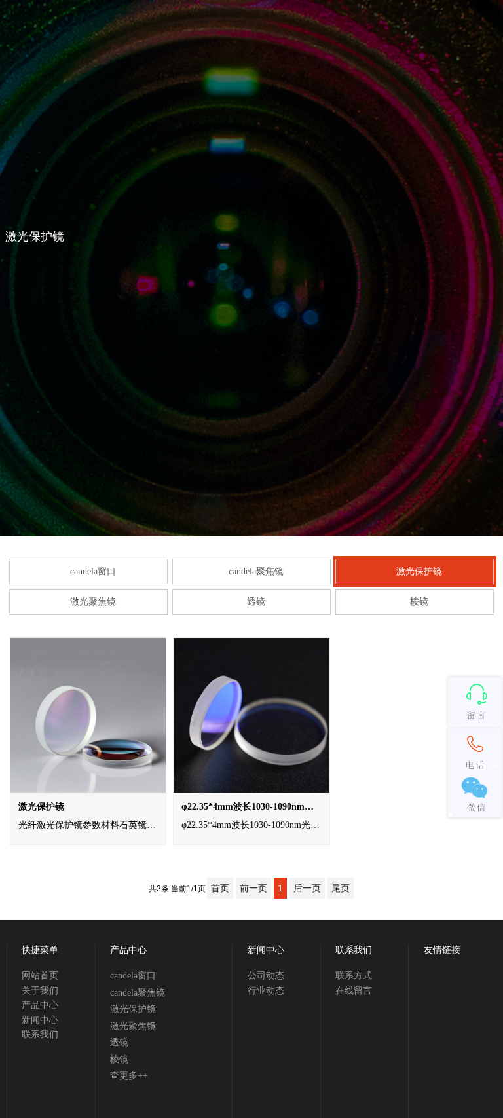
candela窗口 (93, 571)
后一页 (307, 888)
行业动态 (266, 991)
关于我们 (40, 991)
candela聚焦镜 (256, 571)
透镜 (256, 601)
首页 (220, 888)
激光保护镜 (419, 571)
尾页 (340, 888)
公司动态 (266, 975)
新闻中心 (40, 1020)
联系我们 (40, 1034)
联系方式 (353, 975)
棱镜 (419, 601)
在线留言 (353, 991)
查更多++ (129, 1076)
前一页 (253, 888)
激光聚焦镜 (93, 601)
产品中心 (40, 1005)
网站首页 (40, 975)
